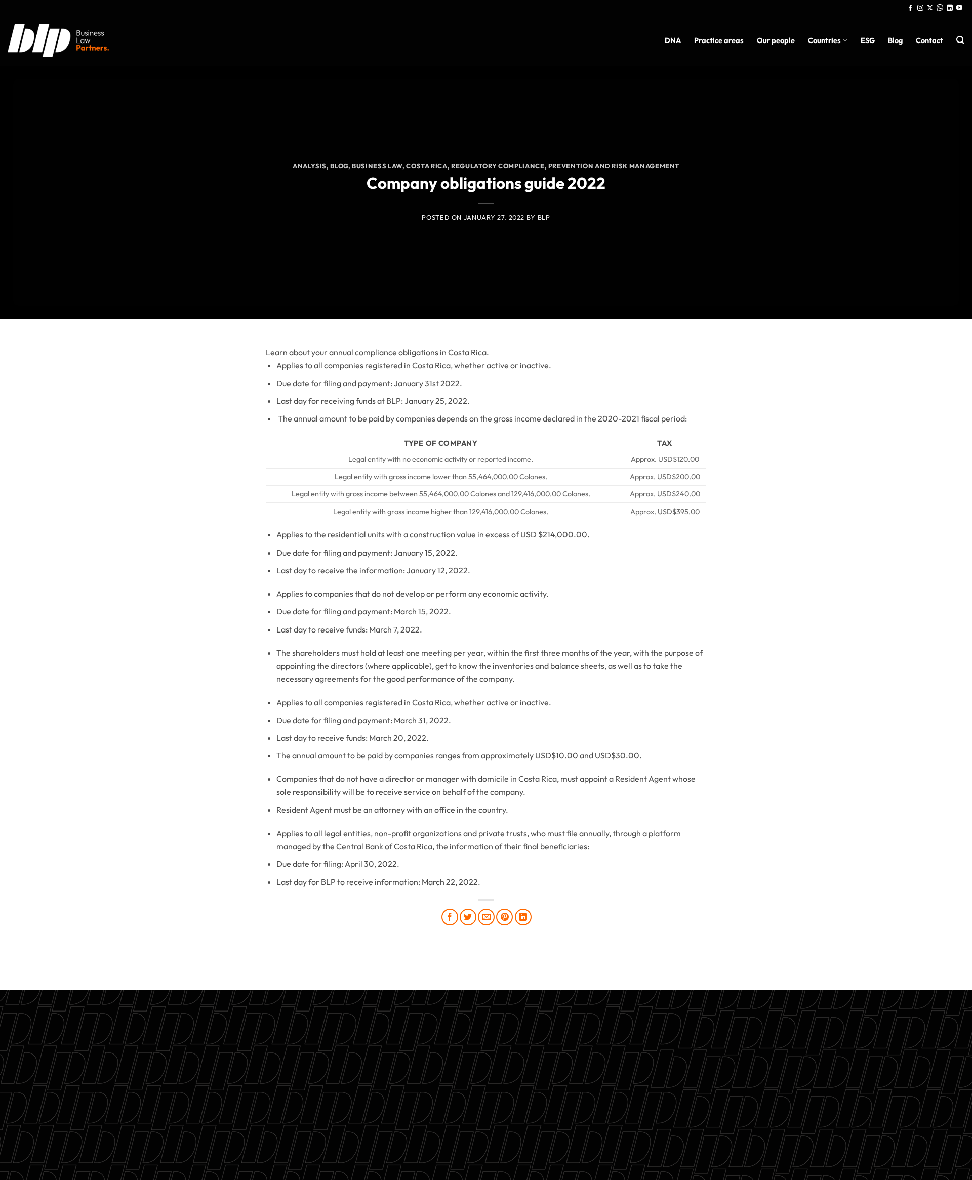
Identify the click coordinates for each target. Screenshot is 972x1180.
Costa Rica (426, 166)
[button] (960, 40)
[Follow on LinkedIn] (950, 8)
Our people (776, 40)
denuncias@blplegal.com (877, 1052)
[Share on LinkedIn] (523, 917)
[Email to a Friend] (486, 917)
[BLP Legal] (58, 40)
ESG (868, 40)
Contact (929, 40)
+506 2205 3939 (486, 1086)
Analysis (310, 166)
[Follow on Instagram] (920, 8)
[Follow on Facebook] (910, 8)
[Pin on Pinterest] (504, 917)
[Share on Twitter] (468, 917)
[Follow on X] (930, 8)
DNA (673, 40)
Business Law (377, 166)
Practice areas (719, 40)
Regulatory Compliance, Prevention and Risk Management (565, 166)
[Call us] (940, 8)
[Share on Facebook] (449, 917)
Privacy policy (486, 1110)
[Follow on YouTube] (959, 8)
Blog (895, 40)
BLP (544, 217)
